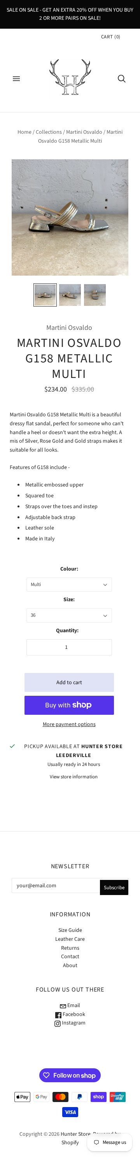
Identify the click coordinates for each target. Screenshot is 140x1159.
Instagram (73, 1023)
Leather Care (70, 939)
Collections (49, 132)
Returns (70, 948)
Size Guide (70, 930)
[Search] (121, 78)
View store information (74, 776)
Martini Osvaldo (84, 132)
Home (25, 132)
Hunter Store (76, 1134)
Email (73, 1005)
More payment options (69, 724)
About (70, 965)
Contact (70, 957)
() (111, 36)
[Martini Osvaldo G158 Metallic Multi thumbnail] (45, 295)
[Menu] (16, 78)
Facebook (73, 1014)
